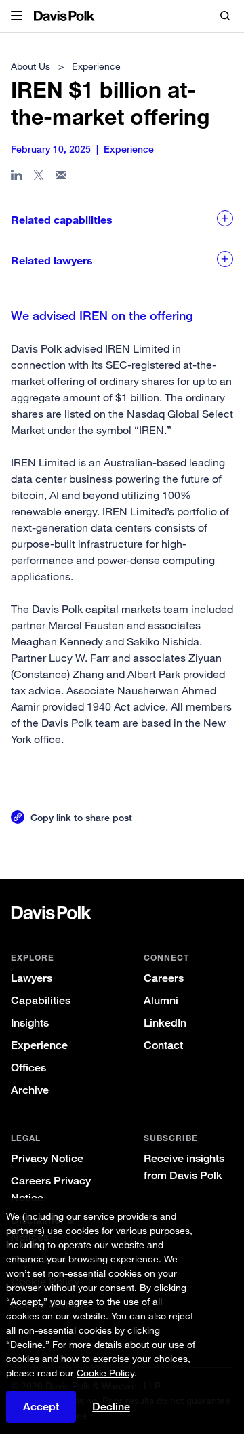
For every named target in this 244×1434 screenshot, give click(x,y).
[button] (16, 16)
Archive (30, 1089)
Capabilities (40, 1000)
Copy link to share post (81, 817)
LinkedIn (165, 1022)
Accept (41, 1406)
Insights (30, 1022)
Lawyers (31, 978)
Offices (28, 1067)
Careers (164, 978)
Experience (39, 1045)
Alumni (161, 1000)
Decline (111, 1407)
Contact (163, 1045)
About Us (30, 66)
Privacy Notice (47, 1158)
